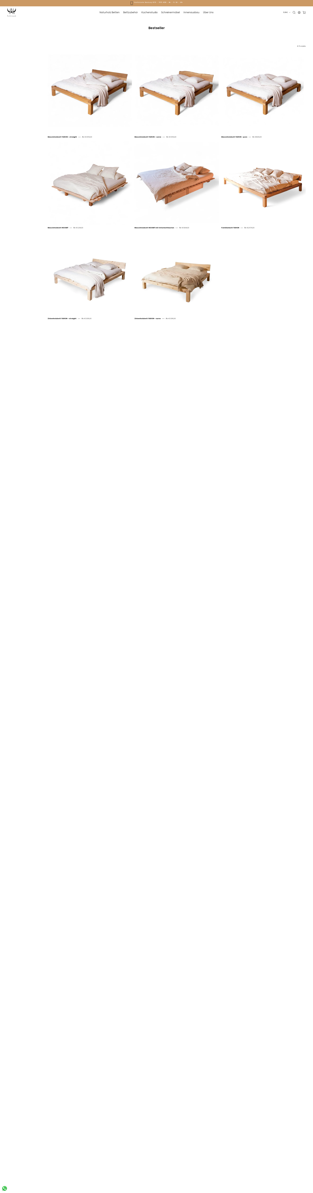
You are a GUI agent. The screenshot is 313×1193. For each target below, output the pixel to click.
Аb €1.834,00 (184, 228)
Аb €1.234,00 (78, 228)
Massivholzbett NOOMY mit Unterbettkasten (154, 228)
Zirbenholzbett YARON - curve (147, 318)
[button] (170, 12)
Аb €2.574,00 (249, 228)
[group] (156, 3)
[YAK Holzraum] (11, 12)
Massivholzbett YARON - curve (147, 137)
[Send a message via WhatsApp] (4, 1188)
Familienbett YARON (230, 228)
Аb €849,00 (257, 137)
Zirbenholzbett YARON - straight (62, 318)
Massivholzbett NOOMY (58, 228)
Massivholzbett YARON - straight (62, 137)
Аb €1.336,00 (86, 318)
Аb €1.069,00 (87, 137)
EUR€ (285, 12)
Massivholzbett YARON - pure (234, 137)
